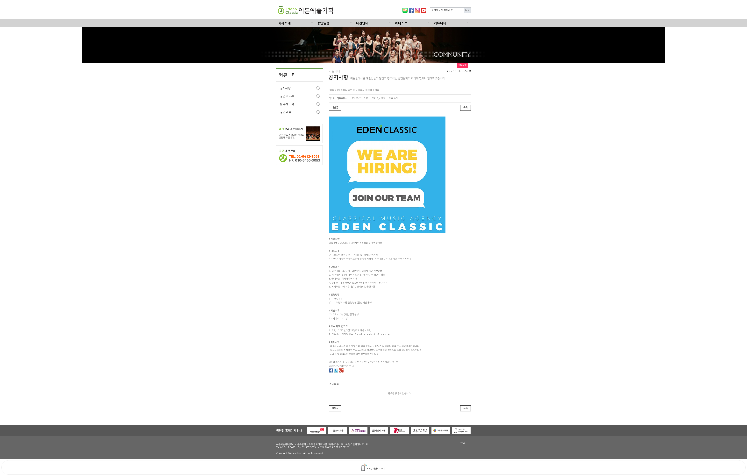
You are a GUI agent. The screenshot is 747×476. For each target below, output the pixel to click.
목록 (465, 107)
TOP (462, 443)
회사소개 (284, 23)
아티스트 (401, 23)
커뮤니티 (440, 23)
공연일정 (323, 23)
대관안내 (362, 23)
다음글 (335, 107)
